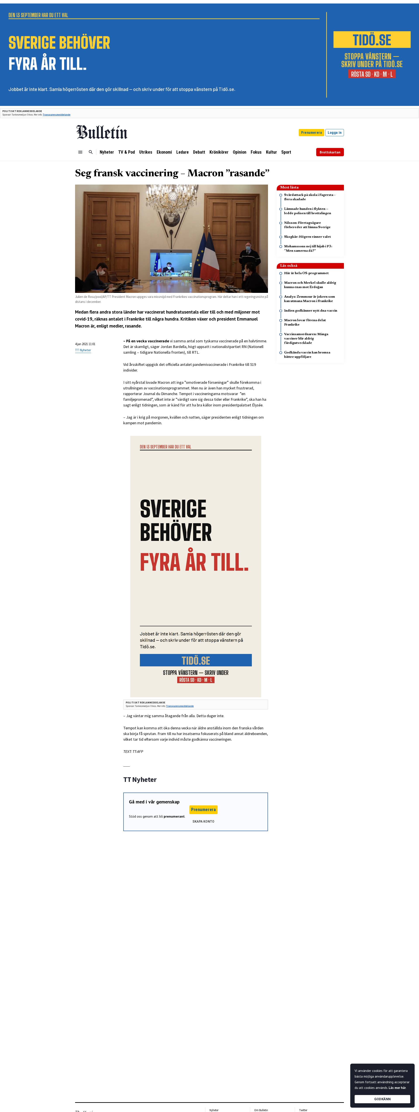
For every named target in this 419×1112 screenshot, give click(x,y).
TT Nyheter (83, 350)
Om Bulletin (261, 1110)
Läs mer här (397, 1088)
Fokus (256, 152)
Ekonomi (164, 152)
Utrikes (145, 152)
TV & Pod (126, 152)
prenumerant (174, 816)
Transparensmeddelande (56, 114)
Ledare (182, 152)
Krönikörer (219, 152)
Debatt (199, 152)
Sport (286, 152)
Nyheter (107, 152)
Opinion (239, 152)
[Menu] (80, 152)
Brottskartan (330, 152)
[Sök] (91, 152)
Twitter (303, 1110)
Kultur (271, 152)
